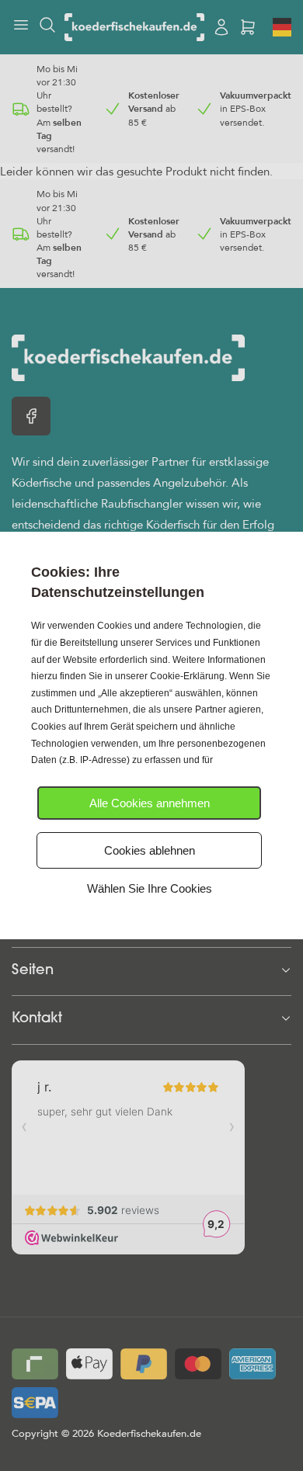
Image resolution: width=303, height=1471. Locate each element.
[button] (149, 803)
